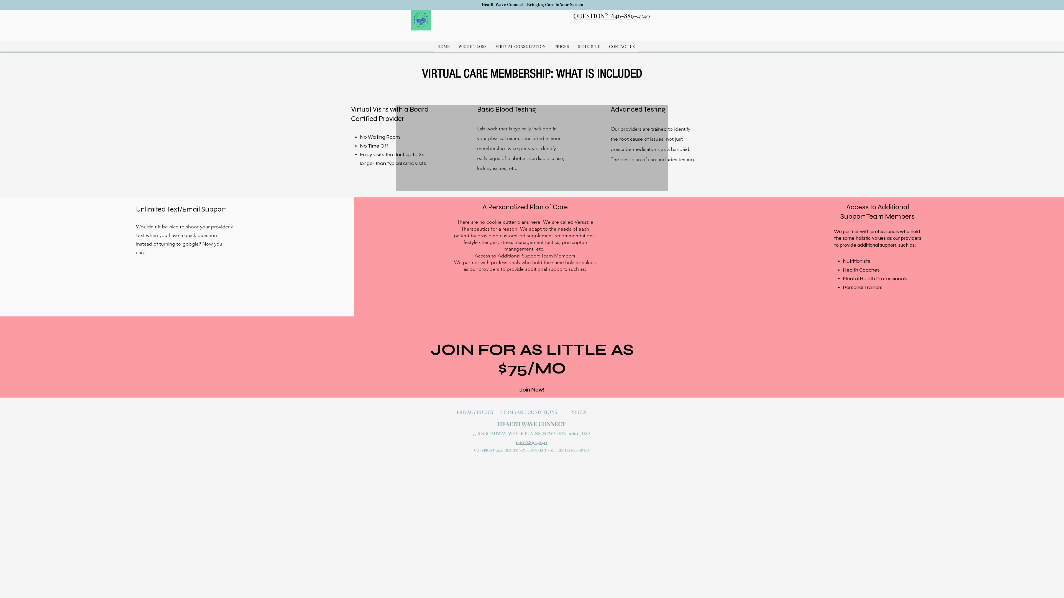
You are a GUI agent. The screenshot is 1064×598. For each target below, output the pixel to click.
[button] (472, 46)
